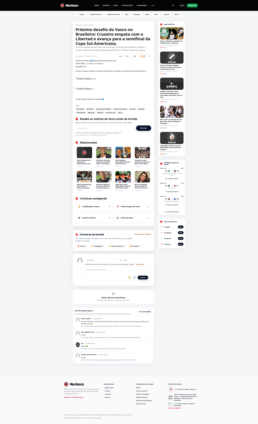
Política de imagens (142, 394)
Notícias (106, 5)
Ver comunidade (145, 312)
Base (126, 14)
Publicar (143, 277)
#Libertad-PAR (80, 113)
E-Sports (166, 14)
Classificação (127, 5)
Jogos (115, 5)
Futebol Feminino (95, 14)
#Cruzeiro (133, 109)
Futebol (81, 14)
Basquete (136, 14)
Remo (156, 14)
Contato (107, 391)
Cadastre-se (192, 5)
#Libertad (141, 109)
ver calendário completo (172, 211)
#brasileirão (80, 109)
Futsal (147, 14)
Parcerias (108, 394)
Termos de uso (141, 404)
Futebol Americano (113, 14)
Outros (176, 14)
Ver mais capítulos (174, 408)
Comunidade (142, 5)
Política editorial (141, 397)
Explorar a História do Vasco (73, 397)
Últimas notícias (88, 25)
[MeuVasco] (69, 5)
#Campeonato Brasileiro (103, 109)
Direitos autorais (141, 391)
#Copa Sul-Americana (120, 109)
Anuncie (107, 397)
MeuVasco (79, 25)
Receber (143, 128)
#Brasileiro (90, 109)
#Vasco (120, 113)
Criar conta (140, 264)
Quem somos (109, 388)
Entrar (182, 5)
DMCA (138, 388)
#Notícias (100, 113)
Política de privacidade (144, 400)
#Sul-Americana (111, 113)
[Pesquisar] (173, 5)
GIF (134, 277)
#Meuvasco (91, 113)
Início (96, 5)
